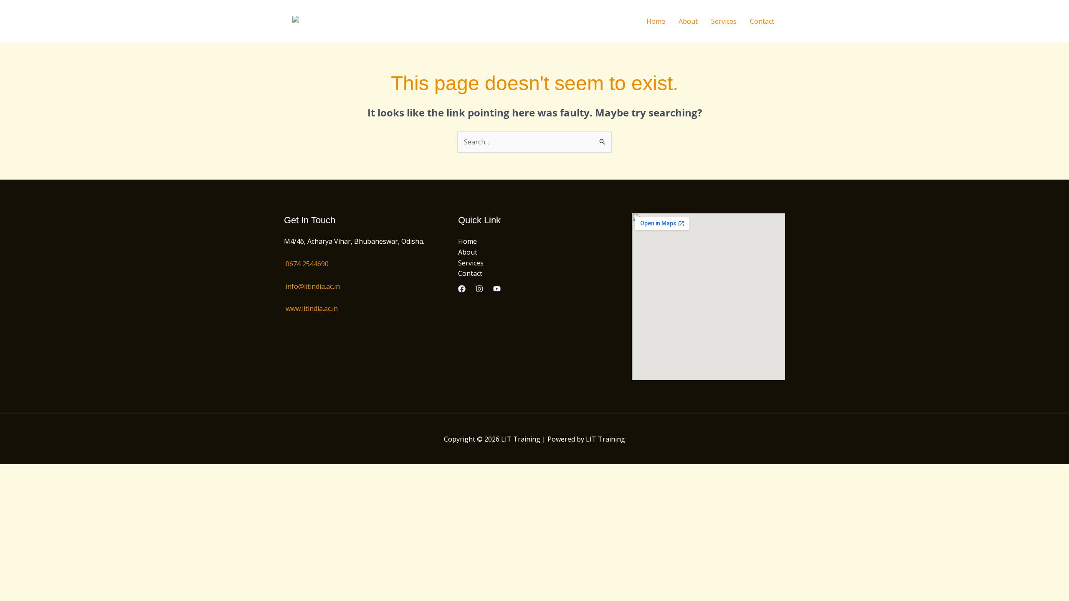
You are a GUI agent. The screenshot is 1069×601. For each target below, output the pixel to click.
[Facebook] (462, 289)
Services (724, 21)
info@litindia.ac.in (313, 286)
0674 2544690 (307, 263)
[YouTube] (497, 289)
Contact (762, 21)
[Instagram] (479, 289)
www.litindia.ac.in (312, 308)
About (688, 21)
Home (655, 21)
